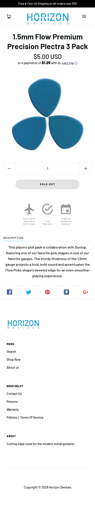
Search (11, 351)
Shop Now (13, 359)
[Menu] (84, 16)
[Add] (85, 292)
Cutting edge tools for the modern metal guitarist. (41, 444)
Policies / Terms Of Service (25, 417)
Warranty (13, 409)
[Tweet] (28, 292)
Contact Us (14, 394)
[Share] (9, 292)
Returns (12, 401)
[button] (47, 63)
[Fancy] (66, 292)
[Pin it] (47, 292)
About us (13, 367)
